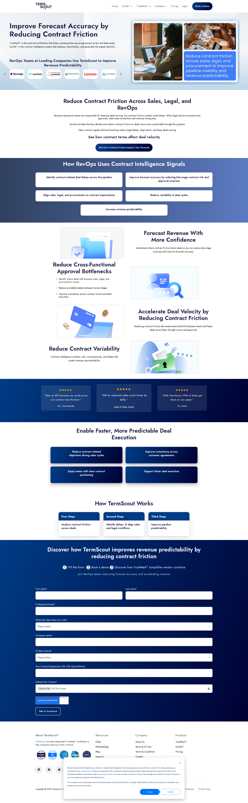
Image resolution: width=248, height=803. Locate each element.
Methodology (102, 746)
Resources (102, 735)
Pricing (174, 6)
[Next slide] (120, 74)
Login (185, 6)
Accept (150, 792)
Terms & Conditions (145, 751)
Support (100, 756)
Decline (171, 792)
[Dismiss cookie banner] (180, 763)
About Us (140, 742)
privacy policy (108, 774)
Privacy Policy (205, 789)
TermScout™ (41, 741)
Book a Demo (202, 6)
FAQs (98, 742)
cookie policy (85, 771)
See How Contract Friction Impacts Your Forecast (124, 147)
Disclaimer (189, 789)
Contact (139, 756)
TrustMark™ (142, 6)
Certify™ (126, 6)
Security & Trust (143, 746)
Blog (98, 751)
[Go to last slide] (4, 74)
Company (159, 6)
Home (115, 6)
